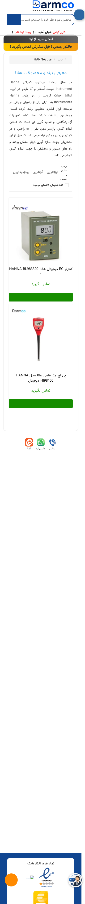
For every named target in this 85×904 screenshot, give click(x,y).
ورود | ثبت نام (23, 32)
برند (60, 59)
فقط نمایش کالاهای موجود (48, 185)
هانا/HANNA (43, 59)
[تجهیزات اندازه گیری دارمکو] (53, 6)
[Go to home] (70, 59)
